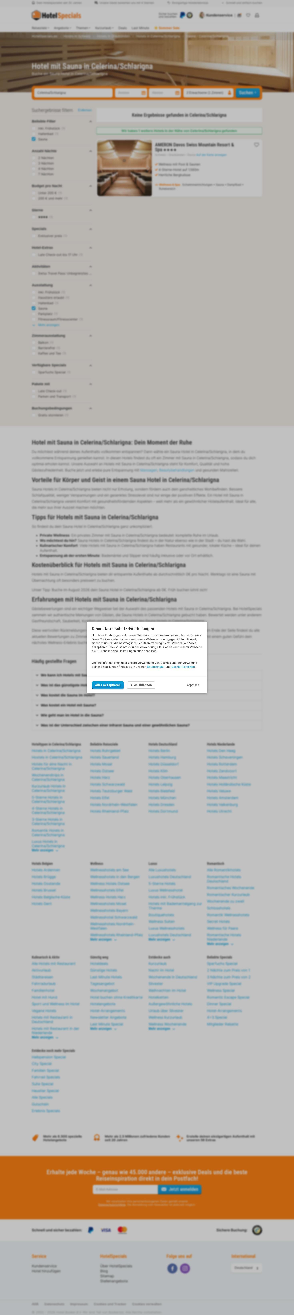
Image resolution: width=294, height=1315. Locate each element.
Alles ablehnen (141, 685)
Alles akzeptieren (108, 685)
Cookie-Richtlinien (183, 666)
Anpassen (193, 685)
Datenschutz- (156, 666)
